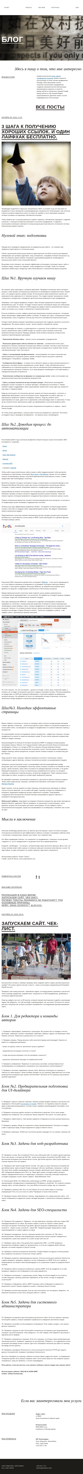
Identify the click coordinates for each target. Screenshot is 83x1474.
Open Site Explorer (9, 455)
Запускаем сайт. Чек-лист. (20, 897)
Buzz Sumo (35, 474)
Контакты (55, 7)
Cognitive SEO (8, 463)
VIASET (6, 7)
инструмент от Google (28, 1104)
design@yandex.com (44, 1468)
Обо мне (41, 7)
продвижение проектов (45, 78)
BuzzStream (44, 474)
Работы (29, 7)
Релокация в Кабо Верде (19, 895)
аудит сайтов (56, 76)
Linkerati (13, 468)
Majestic (5, 459)
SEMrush (45, 582)
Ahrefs (4, 450)
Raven (5, 446)
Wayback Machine (8, 784)
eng (77, 7)
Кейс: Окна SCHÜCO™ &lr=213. (22, 905)
